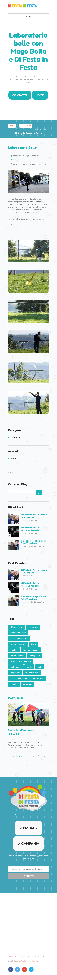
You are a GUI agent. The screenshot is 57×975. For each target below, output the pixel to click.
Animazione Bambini (24, 160)
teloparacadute (32, 673)
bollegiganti (22, 164)
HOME (40, 95)
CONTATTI (19, 95)
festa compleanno (30, 650)
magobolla (42, 164)
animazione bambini (19, 638)
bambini (14, 650)
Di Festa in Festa (14, 956)
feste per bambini (18, 644)
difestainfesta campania (21, 661)
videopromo (38, 678)
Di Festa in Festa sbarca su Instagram (33, 515)
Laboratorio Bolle (22, 147)
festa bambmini (17, 656)
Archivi (14, 458)
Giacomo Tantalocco (21, 961)
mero (36, 520)
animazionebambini (19, 678)
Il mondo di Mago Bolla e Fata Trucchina (33, 542)
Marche (30, 828)
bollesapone (32, 164)
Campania (30, 843)
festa (33, 644)
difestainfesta (18, 156)
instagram (27, 684)
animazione (33, 627)
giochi (29, 667)
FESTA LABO (26, 126)
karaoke (14, 684)
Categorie (15, 437)
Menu (28, 16)
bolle (15, 164)
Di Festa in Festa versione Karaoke (29, 528)
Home (12, 126)
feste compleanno (18, 633)
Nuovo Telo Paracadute (21, 730)
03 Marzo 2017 (21, 756)
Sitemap (35, 961)
